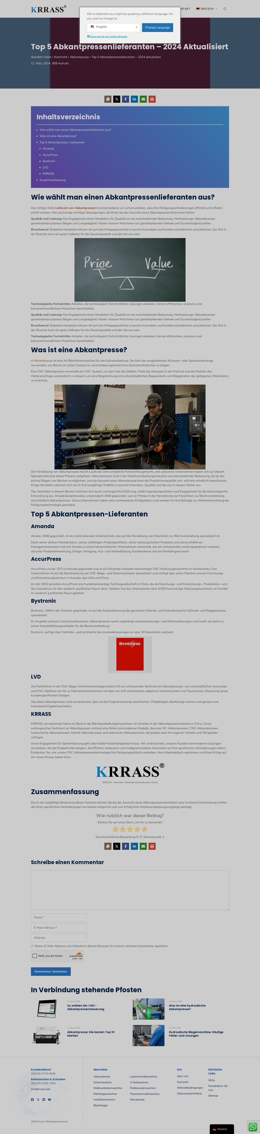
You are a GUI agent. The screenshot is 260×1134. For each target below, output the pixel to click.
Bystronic (49, 161)
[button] (225, 9)
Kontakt (183, 9)
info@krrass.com (40, 1089)
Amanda (48, 149)
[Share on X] (116, 99)
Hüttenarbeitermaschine (108, 1088)
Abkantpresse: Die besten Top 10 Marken (90, 1034)
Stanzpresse (137, 1099)
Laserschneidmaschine (143, 1076)
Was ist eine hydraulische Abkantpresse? (187, 1007)
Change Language (157, 27)
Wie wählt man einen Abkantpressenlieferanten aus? (75, 130)
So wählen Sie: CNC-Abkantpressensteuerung (85, 1007)
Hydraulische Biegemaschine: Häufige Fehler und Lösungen (196, 1034)
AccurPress (50, 155)
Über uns (182, 1076)
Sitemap (213, 1095)
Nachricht (60, 57)
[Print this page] (152, 99)
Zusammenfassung (53, 180)
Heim (47, 57)
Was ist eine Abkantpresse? (58, 136)
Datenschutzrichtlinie (189, 1093)
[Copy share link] (107, 99)
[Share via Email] (143, 99)
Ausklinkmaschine (104, 1099)
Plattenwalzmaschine (143, 1088)
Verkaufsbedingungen (190, 1087)
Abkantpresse (79, 57)
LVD (45, 167)
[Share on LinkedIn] (134, 99)
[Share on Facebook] (125, 99)
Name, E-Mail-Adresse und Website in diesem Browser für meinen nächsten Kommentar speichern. (102, 946)
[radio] (115, 830)
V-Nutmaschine (139, 1082)
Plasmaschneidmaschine (144, 1094)
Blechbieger (101, 1105)
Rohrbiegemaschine (105, 1094)
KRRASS (48, 174)
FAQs (211, 1080)
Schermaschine (103, 1082)
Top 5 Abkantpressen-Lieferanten (62, 142)
